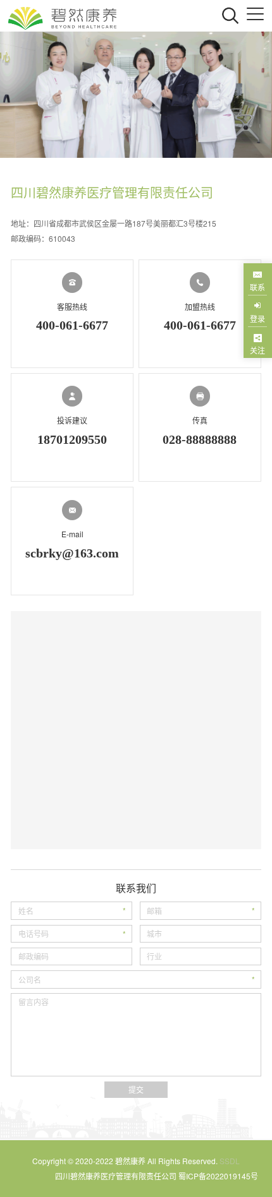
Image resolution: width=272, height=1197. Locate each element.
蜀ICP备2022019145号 (218, 1175)
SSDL (229, 1160)
